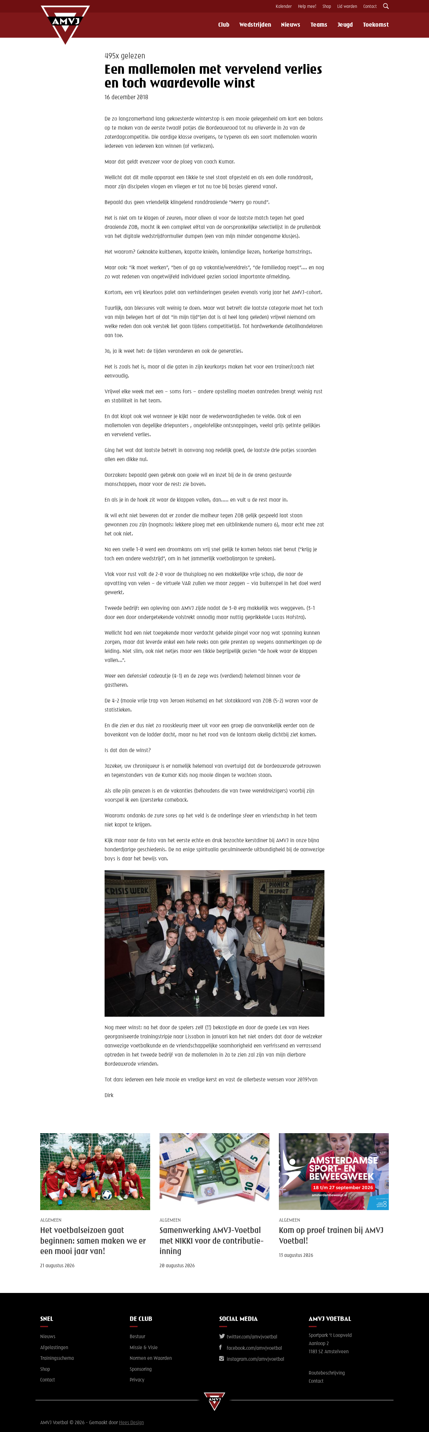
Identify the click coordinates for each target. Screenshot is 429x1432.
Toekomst (376, 25)
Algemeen (51, 1220)
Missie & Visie (144, 1347)
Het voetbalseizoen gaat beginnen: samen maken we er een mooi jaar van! (93, 1241)
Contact (370, 6)
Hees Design (131, 1422)
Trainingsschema (57, 1358)
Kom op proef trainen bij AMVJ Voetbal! (331, 1236)
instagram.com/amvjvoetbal (254, 1359)
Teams (319, 25)
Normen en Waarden (151, 1358)
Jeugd (345, 25)
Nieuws (290, 25)
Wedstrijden (255, 25)
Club (223, 25)
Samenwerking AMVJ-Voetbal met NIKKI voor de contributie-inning (212, 1241)
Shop (327, 6)
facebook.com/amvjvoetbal (253, 1348)
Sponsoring (141, 1369)
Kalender (284, 6)
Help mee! (307, 6)
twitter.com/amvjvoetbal (251, 1337)
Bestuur (137, 1336)
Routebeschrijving (327, 1373)
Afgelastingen (54, 1347)
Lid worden (347, 6)
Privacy (137, 1380)
